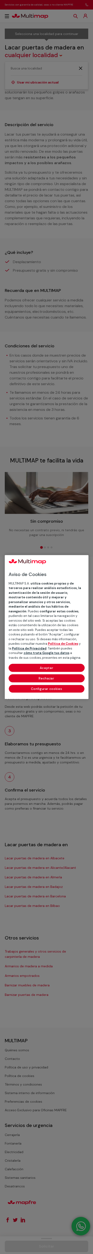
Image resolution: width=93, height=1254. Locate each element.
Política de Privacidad (29, 648)
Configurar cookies (46, 689)
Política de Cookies (63, 644)
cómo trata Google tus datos (46, 653)
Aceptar (46, 668)
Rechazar (46, 678)
